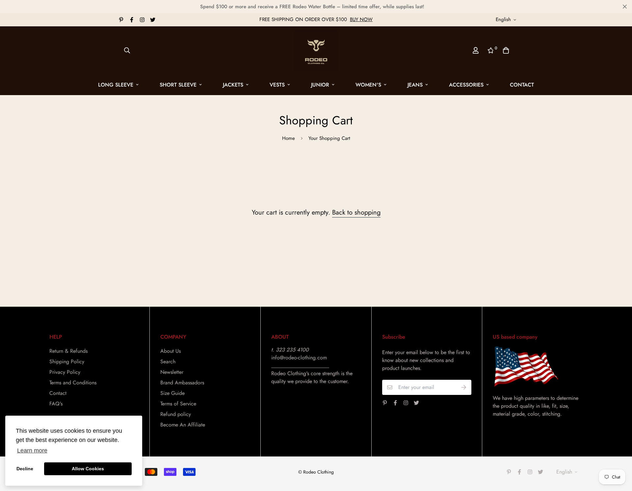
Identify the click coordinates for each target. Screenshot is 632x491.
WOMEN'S (368, 85)
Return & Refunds (68, 351)
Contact (522, 85)
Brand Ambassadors (182, 382)
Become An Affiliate (182, 424)
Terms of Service (178, 403)
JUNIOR (320, 85)
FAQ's (56, 403)
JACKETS (233, 85)
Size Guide (172, 393)
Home (288, 138)
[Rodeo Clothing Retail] (316, 50)
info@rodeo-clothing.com (299, 357)
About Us (170, 351)
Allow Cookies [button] (88, 468)
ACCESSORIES (466, 85)
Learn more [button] (32, 450)
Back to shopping (356, 212)
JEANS (415, 85)
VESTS (277, 85)
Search (167, 361)
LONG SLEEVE (115, 85)
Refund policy (175, 414)
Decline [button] (24, 468)
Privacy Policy (64, 372)
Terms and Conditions (72, 382)
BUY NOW (361, 19)
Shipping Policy (66, 361)
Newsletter (171, 372)
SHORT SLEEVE (178, 85)
